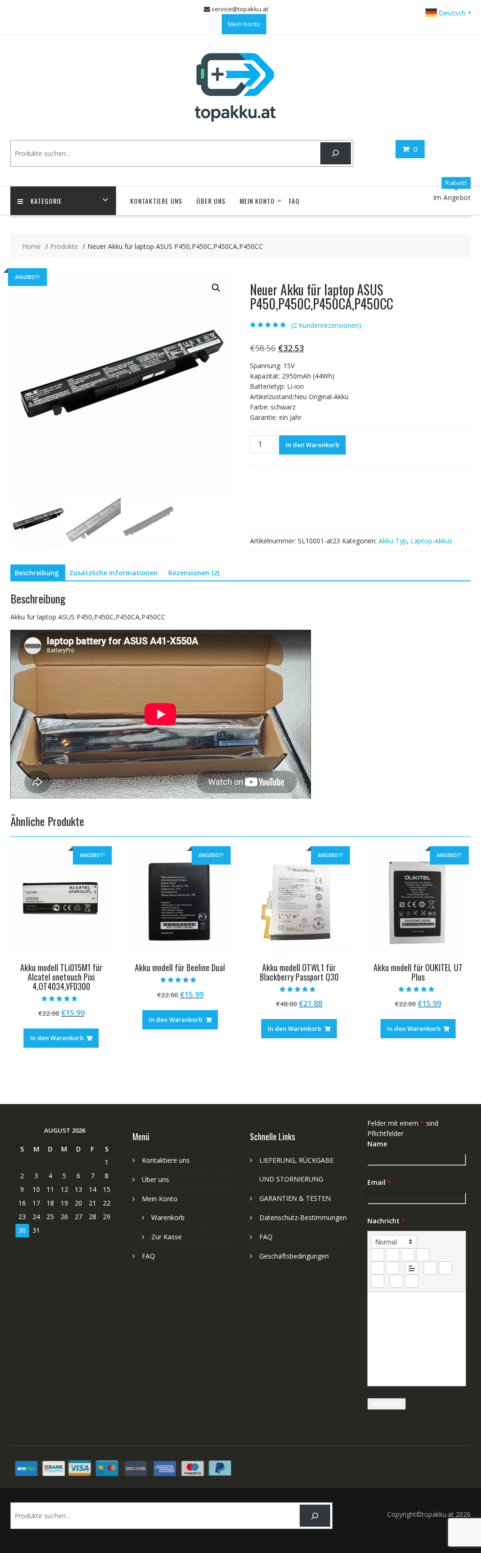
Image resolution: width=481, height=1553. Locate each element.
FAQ (294, 201)
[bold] (377, 1254)
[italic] (392, 1254)
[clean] (422, 1254)
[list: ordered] (377, 1268)
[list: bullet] (392, 1268)
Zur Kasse (166, 1236)
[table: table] (377, 1281)
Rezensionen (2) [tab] (193, 572)
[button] (216, 287)
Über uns (210, 201)
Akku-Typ (393, 540)
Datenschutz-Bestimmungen (303, 1217)
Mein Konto (244, 24)
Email (379, 1182)
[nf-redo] (411, 1281)
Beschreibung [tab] (37, 572)
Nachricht (386, 1220)
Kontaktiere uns (156, 201)
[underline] (407, 1254)
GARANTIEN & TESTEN (295, 1198)
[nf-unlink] (445, 1268)
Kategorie (46, 201)
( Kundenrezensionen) (326, 325)
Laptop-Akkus (431, 540)
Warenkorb (168, 1217)
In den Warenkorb (312, 444)
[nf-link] (430, 1268)
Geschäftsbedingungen (294, 1256)
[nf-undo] (396, 1281)
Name (377, 1143)
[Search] (335, 153)
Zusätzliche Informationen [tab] (113, 572)
